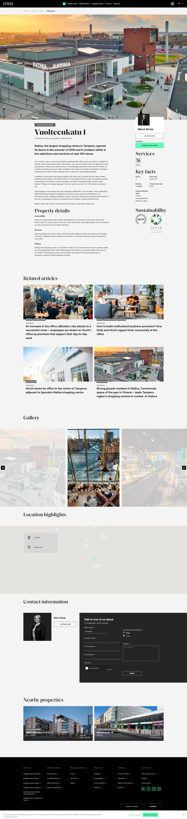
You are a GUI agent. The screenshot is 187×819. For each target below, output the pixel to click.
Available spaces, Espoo (31, 778)
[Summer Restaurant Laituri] (69, 565)
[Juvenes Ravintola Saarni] (99, 585)
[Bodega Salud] (102, 533)
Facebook (148, 789)
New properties (52, 774)
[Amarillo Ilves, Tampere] (87, 540)
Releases (97, 787)
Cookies (144, 778)
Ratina (41, 11)
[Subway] (87, 568)
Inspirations (121, 319)
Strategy (97, 774)
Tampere (34, 11)
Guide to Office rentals (54, 787)
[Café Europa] (94, 527)
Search (25, 11)
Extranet (153, 806)
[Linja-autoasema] (99, 565)
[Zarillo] (105, 537)
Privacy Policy (146, 783)
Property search (72, 3)
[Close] (184, 814)
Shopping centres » (79, 768)
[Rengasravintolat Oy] (82, 526)
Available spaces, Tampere (31, 787)
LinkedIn (143, 789)
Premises (27, 768)
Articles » (122, 768)
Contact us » (147, 768)
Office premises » (54, 768)
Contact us (116, 3)
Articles (29, 319)
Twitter (154, 789)
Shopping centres (97, 3)
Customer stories (39, 319)
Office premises (84, 3)
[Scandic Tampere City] (106, 526)
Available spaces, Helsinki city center (32, 799)
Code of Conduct (99, 783)
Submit (132, 673)
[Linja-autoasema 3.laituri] (97, 566)
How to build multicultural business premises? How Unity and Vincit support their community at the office (129, 330)
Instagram (159, 789)
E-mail (128, 636)
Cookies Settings (131, 806)
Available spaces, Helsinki (31, 774)
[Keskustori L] (57, 529)
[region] (93, 814)
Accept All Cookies (150, 815)
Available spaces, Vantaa (31, 783)
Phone (128, 633)
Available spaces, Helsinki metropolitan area (31, 793)
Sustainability (98, 778)
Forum (73, 774)
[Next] (184, 468)
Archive (120, 787)
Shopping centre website (150, 145)
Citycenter (74, 778)
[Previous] (3, 468)
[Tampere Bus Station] (94, 566)
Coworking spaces (53, 778)
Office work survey (53, 783)
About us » (98, 768)
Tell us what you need (148, 774)
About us (109, 3)
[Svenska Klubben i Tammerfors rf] (103, 537)
